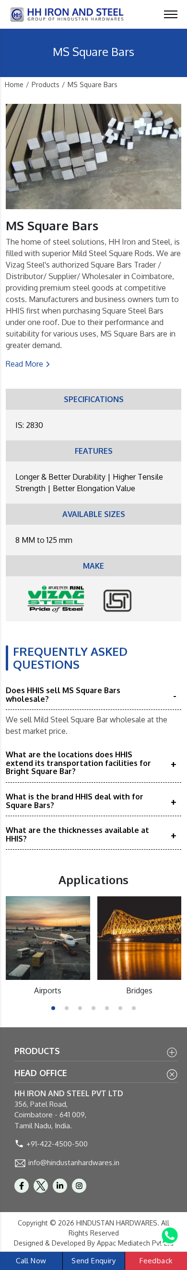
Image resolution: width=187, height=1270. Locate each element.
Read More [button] (24, 364)
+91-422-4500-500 (57, 1143)
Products (45, 84)
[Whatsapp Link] (169, 1235)
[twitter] (41, 1186)
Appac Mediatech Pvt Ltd (135, 1243)
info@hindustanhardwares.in (73, 1162)
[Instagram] (79, 1186)
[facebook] (21, 1186)
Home (14, 84)
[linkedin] (60, 1186)
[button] (53, 1008)
